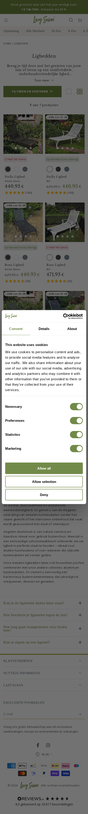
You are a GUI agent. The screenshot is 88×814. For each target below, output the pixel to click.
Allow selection (44, 481)
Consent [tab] (16, 329)
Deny (44, 495)
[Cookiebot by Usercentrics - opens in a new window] (63, 316)
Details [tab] (44, 329)
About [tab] (72, 329)
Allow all (44, 468)
